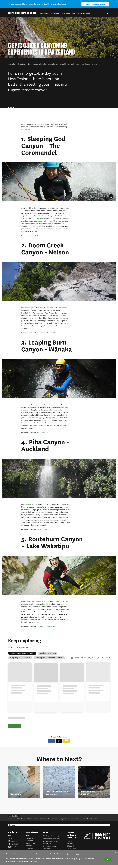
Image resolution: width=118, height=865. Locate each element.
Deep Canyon (41, 433)
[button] (44, 13)
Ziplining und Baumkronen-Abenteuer (49, 658)
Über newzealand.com (51, 839)
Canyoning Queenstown (45, 627)
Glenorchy (45, 604)
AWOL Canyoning (43, 530)
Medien (69, 841)
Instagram (14, 841)
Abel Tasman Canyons (45, 333)
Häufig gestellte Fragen (52, 836)
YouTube (14, 847)
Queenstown (36, 601)
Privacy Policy (75, 859)
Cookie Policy (89, 859)
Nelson (29, 313)
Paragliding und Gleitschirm (20, 658)
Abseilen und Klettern (48, 653)
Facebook (14, 844)
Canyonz (40, 236)
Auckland (40, 218)
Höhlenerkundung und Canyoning (22, 653)
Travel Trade (71, 849)
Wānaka (47, 405)
